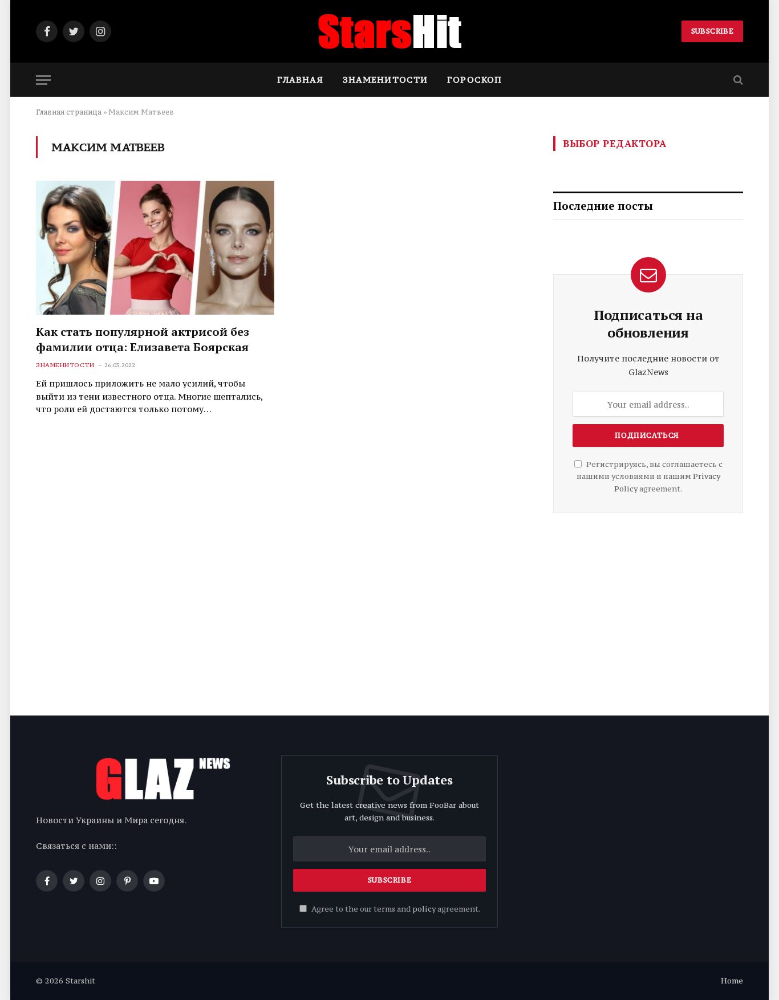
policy (424, 909)
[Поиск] (737, 80)
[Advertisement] (648, 609)
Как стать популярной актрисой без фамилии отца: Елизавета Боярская (142, 339)
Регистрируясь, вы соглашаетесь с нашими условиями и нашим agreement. (650, 477)
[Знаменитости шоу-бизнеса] (389, 31)
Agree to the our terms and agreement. (395, 909)
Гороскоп (474, 79)
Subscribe (712, 31)
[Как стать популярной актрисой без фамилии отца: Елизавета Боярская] (155, 248)
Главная (300, 79)
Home (732, 980)
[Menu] (43, 80)
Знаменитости (385, 79)
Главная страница (69, 112)
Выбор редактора (615, 143)
